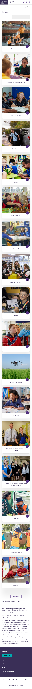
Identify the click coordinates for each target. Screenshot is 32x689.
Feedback (7, 655)
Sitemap (5, 679)
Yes (19, 601)
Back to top (16, 596)
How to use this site (8, 672)
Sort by (8, 17)
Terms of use (19, 679)
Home (4, 6)
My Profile (9, 662)
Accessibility (20, 682)
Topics (4, 668)
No (23, 601)
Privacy (27, 679)
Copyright (12, 679)
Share (28, 6)
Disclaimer (12, 682)
